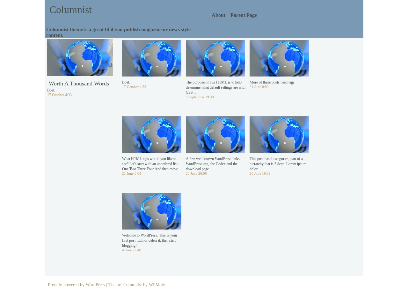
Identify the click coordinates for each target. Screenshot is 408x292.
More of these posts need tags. (272, 82)
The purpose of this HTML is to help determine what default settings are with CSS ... (215, 87)
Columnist (70, 9)
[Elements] (215, 62)
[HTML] (151, 138)
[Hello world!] (151, 215)
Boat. (126, 82)
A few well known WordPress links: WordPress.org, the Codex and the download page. (213, 164)
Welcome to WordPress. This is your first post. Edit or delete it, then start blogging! (149, 240)
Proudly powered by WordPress (76, 284)
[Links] (215, 138)
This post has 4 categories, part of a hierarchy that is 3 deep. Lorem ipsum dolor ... (278, 164)
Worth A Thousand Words (79, 83)
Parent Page (243, 15)
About (218, 15)
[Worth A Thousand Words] (80, 61)
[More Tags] (279, 62)
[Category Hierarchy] (279, 138)
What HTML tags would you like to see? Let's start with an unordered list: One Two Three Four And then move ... (152, 164)
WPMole (157, 284)
